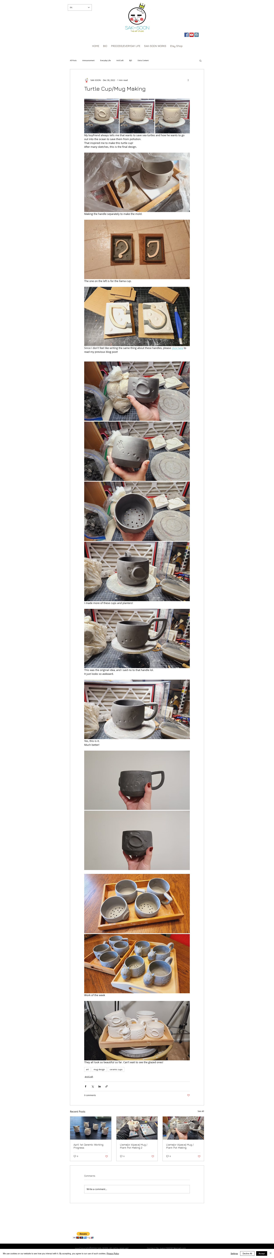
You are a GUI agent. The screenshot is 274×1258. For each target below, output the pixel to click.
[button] (200, 60)
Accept (262, 1253)
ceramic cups (116, 1069)
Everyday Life (105, 60)
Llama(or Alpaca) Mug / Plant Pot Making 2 (133, 1146)
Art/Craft (119, 60)
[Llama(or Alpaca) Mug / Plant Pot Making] (183, 1128)
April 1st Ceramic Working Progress (88, 1146)
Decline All (247, 1253)
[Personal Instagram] (196, 35)
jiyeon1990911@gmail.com (173, 1248)
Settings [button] (234, 1253)
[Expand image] (101, 116)
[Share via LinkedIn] (99, 1086)
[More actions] (188, 80)
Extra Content (143, 60)
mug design (99, 1069)
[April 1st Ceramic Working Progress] (90, 1128)
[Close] (270, 1253)
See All (201, 1111)
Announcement (88, 60)
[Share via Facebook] (85, 1086)
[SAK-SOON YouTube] (191, 35)
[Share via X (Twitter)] (92, 1086)
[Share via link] (106, 1086)
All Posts (73, 60)
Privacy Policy (113, 1253)
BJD (130, 60)
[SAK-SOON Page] (186, 35)
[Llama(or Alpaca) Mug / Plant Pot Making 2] (137, 1128)
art (87, 1069)
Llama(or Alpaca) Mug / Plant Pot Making (180, 1146)
